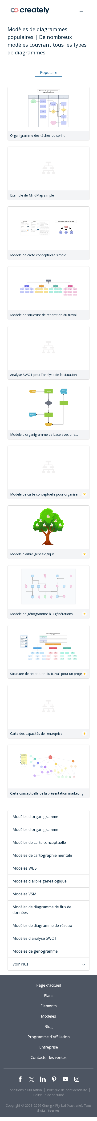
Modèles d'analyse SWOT (34, 938)
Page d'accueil (48, 985)
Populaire (48, 72)
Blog (48, 1026)
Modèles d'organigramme (35, 816)
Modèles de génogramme (35, 951)
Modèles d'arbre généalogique (39, 881)
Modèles (48, 1016)
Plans (48, 995)
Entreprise (48, 1047)
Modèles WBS (24, 868)
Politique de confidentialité (67, 1090)
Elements (48, 1005)
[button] (81, 10)
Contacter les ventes (49, 1057)
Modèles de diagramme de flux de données (41, 909)
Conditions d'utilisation (25, 1090)
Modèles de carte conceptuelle (39, 842)
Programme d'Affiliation (49, 1036)
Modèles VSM (24, 894)
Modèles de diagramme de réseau (42, 925)
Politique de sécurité (48, 1095)
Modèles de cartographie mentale (42, 855)
